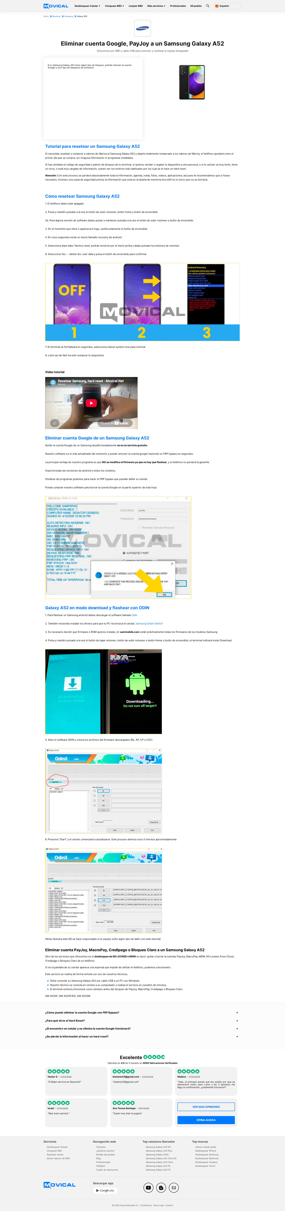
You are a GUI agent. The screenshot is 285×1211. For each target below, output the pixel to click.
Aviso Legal (158, 1205)
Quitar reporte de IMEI (58, 1158)
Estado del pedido (105, 1154)
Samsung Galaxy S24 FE (158, 1169)
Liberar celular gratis (205, 1147)
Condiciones (146, 1205)
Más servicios (155, 5)
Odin (134, 615)
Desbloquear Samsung (206, 1154)
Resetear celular (55, 1154)
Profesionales (178, 5)
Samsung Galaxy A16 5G (158, 1147)
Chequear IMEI (113, 5)
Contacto (101, 1147)
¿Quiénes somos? (105, 1150)
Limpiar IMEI (136, 5)
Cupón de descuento (107, 1169)
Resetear (56, 16)
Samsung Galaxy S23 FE (158, 1166)
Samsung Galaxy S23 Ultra (159, 1162)
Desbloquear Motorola (206, 1158)
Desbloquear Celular (86, 5)
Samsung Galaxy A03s (157, 1154)
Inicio (46, 16)
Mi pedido (196, 5)
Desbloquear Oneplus (206, 1162)
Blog (98, 1158)
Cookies (169, 1205)
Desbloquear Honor (205, 1166)
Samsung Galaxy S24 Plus (159, 1150)
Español (224, 6)
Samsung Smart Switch (149, 623)
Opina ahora (206, 1120)
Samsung (68, 16)
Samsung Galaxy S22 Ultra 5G (161, 1158)
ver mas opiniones (206, 1106)
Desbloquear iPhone (205, 1150)
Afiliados (100, 1166)
